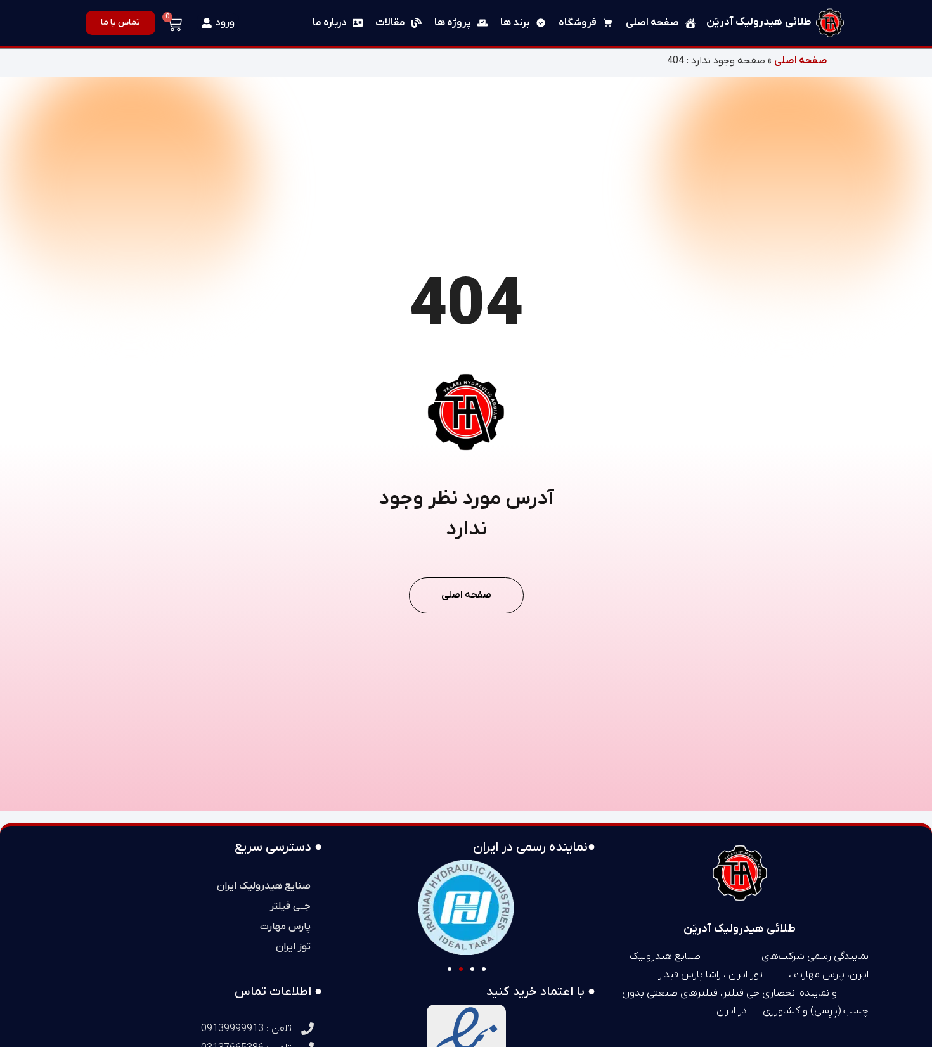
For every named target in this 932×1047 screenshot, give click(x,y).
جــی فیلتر (290, 906)
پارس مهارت (285, 926)
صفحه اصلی (800, 61)
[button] (449, 969)
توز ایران (293, 947)
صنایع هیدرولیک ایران (264, 886)
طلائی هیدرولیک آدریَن (759, 22)
